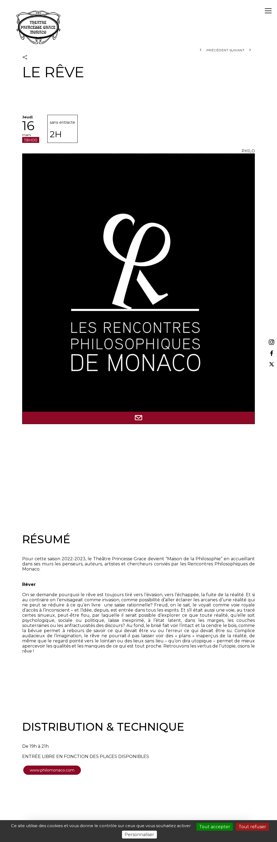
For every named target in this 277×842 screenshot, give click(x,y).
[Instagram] (271, 342)
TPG (38, 27)
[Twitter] (271, 364)
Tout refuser (252, 826)
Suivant (237, 50)
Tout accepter (214, 826)
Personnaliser (139, 834)
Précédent (216, 50)
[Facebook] (271, 353)
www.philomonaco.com (52, 770)
